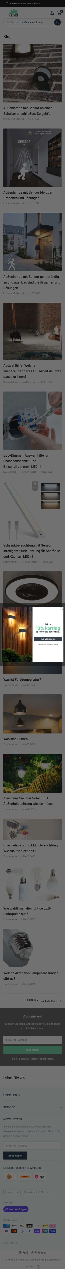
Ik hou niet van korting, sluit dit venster (48, 644)
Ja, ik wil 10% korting (48, 639)
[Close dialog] (61, 608)
